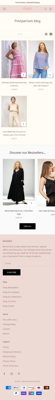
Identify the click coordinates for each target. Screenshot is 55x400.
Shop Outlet (8, 306)
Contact (6, 329)
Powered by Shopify (32, 381)
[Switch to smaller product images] (51, 34)
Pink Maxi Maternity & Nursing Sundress (14, 84)
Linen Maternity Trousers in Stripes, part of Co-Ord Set (14, 133)
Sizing (6, 347)
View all (27, 226)
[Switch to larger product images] (46, 34)
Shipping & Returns (12, 351)
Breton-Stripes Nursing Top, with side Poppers (41, 84)
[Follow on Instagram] (11, 373)
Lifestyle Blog (9, 324)
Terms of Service (10, 365)
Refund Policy (9, 356)
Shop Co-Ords (9, 301)
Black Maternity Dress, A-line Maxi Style (19, 212)
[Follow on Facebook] (4, 373)
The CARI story (10, 319)
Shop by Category (11, 292)
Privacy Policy (9, 361)
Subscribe (11, 272)
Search (6, 333)
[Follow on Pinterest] (18, 373)
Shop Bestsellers (10, 287)
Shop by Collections (12, 296)
